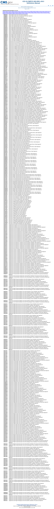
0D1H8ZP (22, 12)
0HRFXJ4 (38, 12)
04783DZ (31, 11)
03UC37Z (28, 11)
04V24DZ (40, 11)
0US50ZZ (13, 13)
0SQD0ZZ (4, 13)
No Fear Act (34, 505)
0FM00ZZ (31, 12)
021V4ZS (16, 11)
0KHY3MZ (44, 12)
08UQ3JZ (10, 12)
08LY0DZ (7, 12)
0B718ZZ (13, 12)
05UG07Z (46, 11)
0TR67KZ (10, 13)
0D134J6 (19, 12)
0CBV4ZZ (16, 12)
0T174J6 (7, 13)
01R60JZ (13, 11)
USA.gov (36, 504)
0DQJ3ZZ (25, 12)
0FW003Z (35, 12)
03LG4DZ (25, 11)
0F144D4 (28, 12)
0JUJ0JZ (41, 12)
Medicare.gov (32, 504)
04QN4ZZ (37, 11)
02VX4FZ (19, 11)
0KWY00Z (47, 12)
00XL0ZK (9, 11)
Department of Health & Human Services (23, 504)
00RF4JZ (6, 11)
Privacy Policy (20, 505)
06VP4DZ (4, 12)
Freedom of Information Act (27, 505)
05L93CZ (43, 11)
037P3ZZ (22, 11)
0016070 (4, 11)
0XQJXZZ (23, 13)
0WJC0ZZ (19, 13)
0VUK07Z (16, 13)
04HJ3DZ (34, 11)
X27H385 (26, 13)
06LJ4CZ (49, 11)
